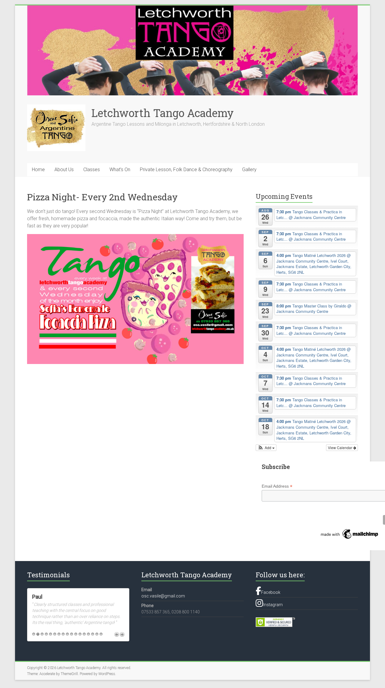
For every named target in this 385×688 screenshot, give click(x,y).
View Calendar (340, 447)
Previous (116, 632)
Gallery (249, 169)
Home (38, 169)
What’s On (119, 169)
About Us (64, 169)
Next (122, 632)
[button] (266, 448)
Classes (91, 169)
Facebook (270, 592)
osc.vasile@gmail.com (163, 596)
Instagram (273, 604)
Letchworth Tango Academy (162, 113)
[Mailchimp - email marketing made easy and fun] (350, 531)
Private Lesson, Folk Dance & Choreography (186, 169)
